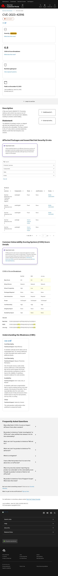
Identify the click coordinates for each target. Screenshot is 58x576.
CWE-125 (7, 341)
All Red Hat (49, 6)
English (44, 6)
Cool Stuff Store (23, 558)
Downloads (13, 1)
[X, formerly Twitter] (55, 513)
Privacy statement (6, 566)
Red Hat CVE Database (7, 10)
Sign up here (25, 491)
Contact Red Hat (23, 556)
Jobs (21, 554)
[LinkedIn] (44, 513)
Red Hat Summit (40, 558)
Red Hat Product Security (33, 499)
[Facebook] (51, 513)
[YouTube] (47, 513)
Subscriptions (5, 1)
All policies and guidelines (42, 566)
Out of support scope (29, 221)
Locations (4, 556)
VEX (3, 23)
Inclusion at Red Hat (6, 558)
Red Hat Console (22, 1)
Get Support (30, 1)
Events (38, 554)
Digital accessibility (6, 568)
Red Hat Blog (39, 556)
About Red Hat (5, 554)
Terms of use (22, 566)
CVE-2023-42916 (19, 10)
